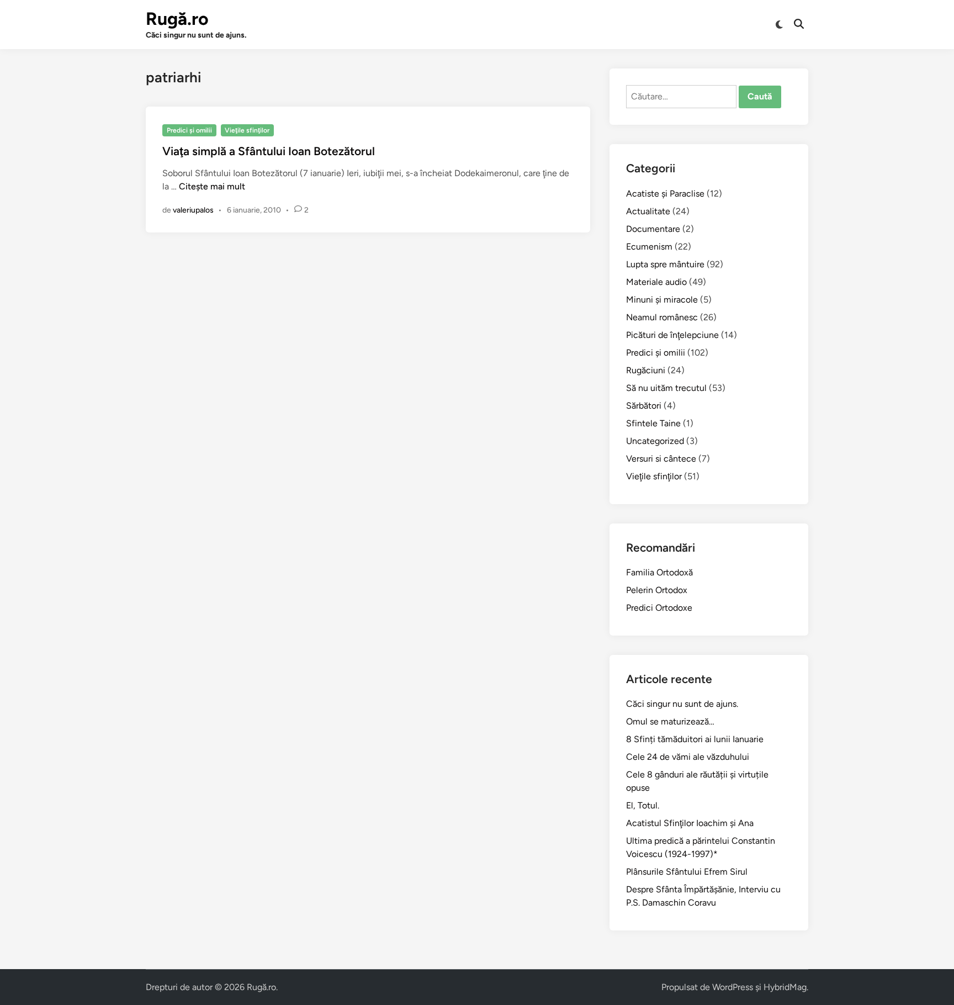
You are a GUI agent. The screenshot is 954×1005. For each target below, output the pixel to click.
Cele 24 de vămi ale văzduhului (687, 757)
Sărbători (643, 405)
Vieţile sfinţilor (247, 130)
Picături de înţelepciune (672, 335)
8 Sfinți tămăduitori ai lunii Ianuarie (695, 739)
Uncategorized (655, 441)
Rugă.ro (177, 18)
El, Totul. (642, 805)
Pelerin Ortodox (656, 590)
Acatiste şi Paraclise (665, 193)
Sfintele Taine (653, 423)
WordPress (732, 987)
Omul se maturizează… (670, 721)
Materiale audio (656, 282)
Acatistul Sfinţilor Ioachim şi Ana (690, 823)
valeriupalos (193, 210)
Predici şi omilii (189, 130)
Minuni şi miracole (662, 299)
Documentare (653, 229)
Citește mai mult (212, 186)
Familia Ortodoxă (659, 572)
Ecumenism (649, 246)
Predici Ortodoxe (659, 607)
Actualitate (648, 211)
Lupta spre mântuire (665, 264)
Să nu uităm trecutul (666, 388)
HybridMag (785, 987)
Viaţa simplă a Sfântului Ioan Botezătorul (268, 151)
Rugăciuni (645, 370)
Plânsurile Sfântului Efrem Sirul (687, 871)
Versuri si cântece (661, 458)
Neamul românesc (662, 317)
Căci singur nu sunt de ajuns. (682, 704)
